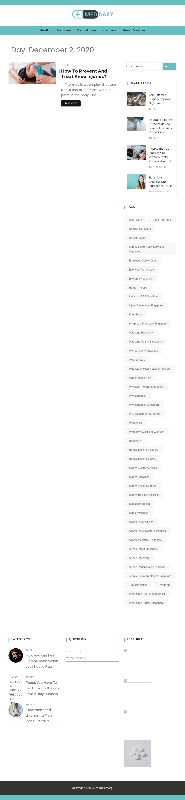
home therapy (138, 287)
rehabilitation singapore (143, 449)
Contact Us (73, 651)
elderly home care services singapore (146, 249)
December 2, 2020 (41, 80)
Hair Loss (109, 30)
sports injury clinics (141, 521)
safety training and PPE (144, 494)
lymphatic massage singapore (148, 323)
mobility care (137, 359)
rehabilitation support (142, 458)
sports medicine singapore (145, 539)
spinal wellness (138, 512)
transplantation (138, 584)
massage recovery (141, 332)
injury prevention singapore (146, 305)
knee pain (135, 314)
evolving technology (141, 269)
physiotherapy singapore (144, 404)
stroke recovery (139, 557)
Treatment (164, 584)
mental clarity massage (143, 350)
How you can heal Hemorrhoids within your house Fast (42, 661)
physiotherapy (138, 395)
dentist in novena (140, 228)
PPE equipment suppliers (144, 413)
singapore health (139, 503)
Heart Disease (134, 30)
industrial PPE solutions (143, 296)
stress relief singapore (143, 548)
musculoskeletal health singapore (149, 368)
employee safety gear (143, 260)
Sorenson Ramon (29, 75)
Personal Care (159, 191)
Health (45, 30)
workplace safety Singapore (146, 602)
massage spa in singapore (145, 341)
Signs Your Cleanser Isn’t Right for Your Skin (160, 182)
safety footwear (139, 476)
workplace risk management (147, 593)
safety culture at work (143, 467)
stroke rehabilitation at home (147, 566)
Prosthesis (135, 422)
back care (135, 219)
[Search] (175, 15)
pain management (140, 377)
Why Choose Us (75, 658)
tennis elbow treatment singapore (150, 575)
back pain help (162, 219)
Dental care (86, 30)
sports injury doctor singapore (148, 530)
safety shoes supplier (142, 485)
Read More (71, 103)
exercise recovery (140, 278)
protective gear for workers (146, 431)
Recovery (135, 440)
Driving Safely (137, 237)
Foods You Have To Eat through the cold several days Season (43, 688)
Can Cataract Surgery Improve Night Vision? (160, 99)
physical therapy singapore (146, 386)
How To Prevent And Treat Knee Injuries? (84, 73)
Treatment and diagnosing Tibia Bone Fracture (39, 715)
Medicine (64, 30)
